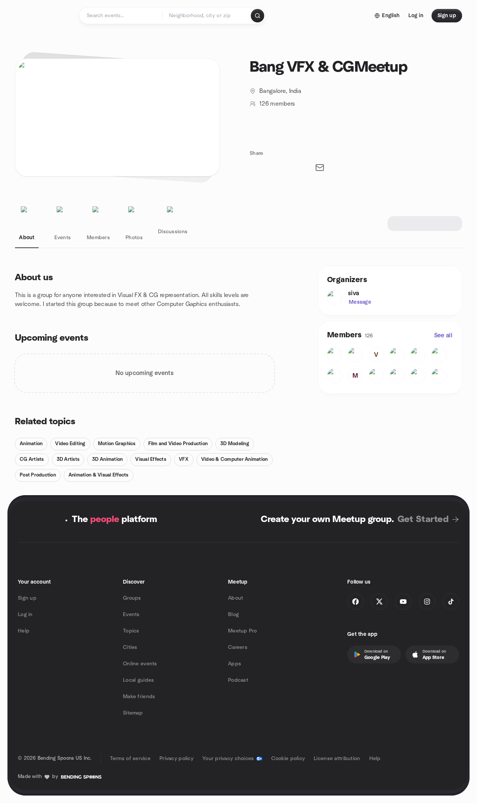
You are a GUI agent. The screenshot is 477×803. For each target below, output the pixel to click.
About (235, 598)
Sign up (27, 598)
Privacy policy (176, 758)
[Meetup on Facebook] (355, 601)
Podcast (238, 680)
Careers (237, 647)
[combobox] (207, 15)
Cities (130, 647)
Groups (132, 598)
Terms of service (130, 758)
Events (131, 614)
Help (23, 631)
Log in (25, 614)
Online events (140, 663)
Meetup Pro (242, 631)
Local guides (138, 680)
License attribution (337, 758)
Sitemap (133, 713)
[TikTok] (451, 601)
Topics (131, 631)
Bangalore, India (280, 91)
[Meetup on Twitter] (379, 601)
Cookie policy (288, 758)
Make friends (139, 696)
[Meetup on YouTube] (403, 601)
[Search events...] (257, 15)
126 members (277, 104)
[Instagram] (427, 601)
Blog (233, 614)
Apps (234, 663)
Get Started (423, 519)
